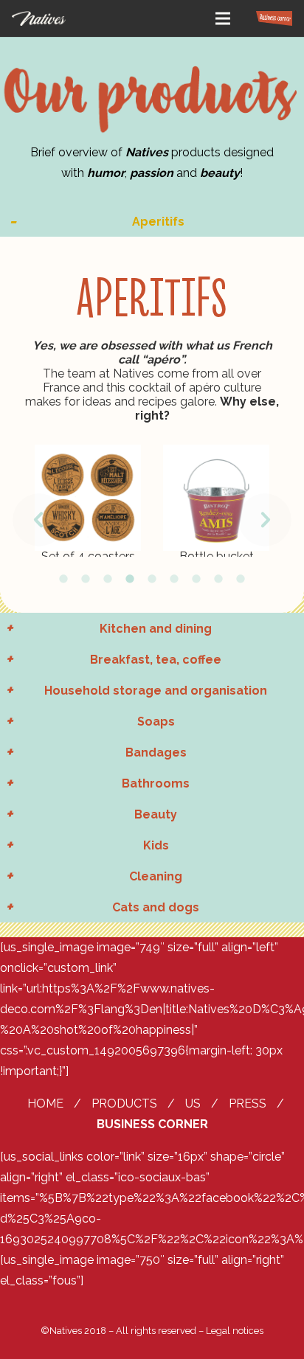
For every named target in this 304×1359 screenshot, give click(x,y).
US (193, 1103)
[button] (39, 519)
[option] (88, 501)
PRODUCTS (124, 1103)
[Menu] (223, 18)
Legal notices (234, 1330)
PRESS (247, 1103)
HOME (45, 1103)
